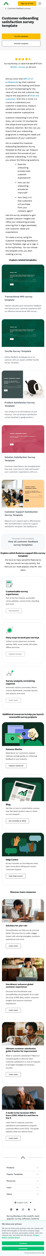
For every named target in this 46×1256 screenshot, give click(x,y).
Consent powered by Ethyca (33, 1253)
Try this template (21, 36)
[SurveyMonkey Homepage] (6, 4)
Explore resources (16, 766)
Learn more (13, 700)
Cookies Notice (14, 1237)
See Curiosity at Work (17, 821)
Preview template (21, 43)
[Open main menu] (39, 3)
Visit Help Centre (16, 876)
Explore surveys (15, 654)
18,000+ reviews (17, 67)
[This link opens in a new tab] (11, 1209)
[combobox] (23, 1202)
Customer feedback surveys (19, 8)
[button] (23, 1167)
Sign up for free (27, 3)
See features (14, 611)
